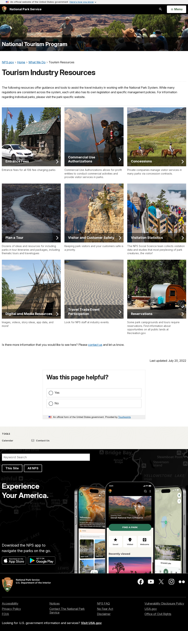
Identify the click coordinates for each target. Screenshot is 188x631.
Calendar (7, 440)
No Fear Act (105, 609)
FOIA (5, 614)
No (57, 403)
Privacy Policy (11, 609)
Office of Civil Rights (157, 614)
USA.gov (150, 609)
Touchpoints (124, 417)
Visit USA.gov (91, 623)
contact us (95, 345)
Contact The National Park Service (67, 610)
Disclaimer (104, 614)
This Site (12, 468)
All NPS (33, 468)
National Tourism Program (34, 44)
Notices (54, 603)
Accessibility (10, 603)
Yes (57, 392)
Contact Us (42, 440)
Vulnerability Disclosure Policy (164, 603)
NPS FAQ (103, 603)
